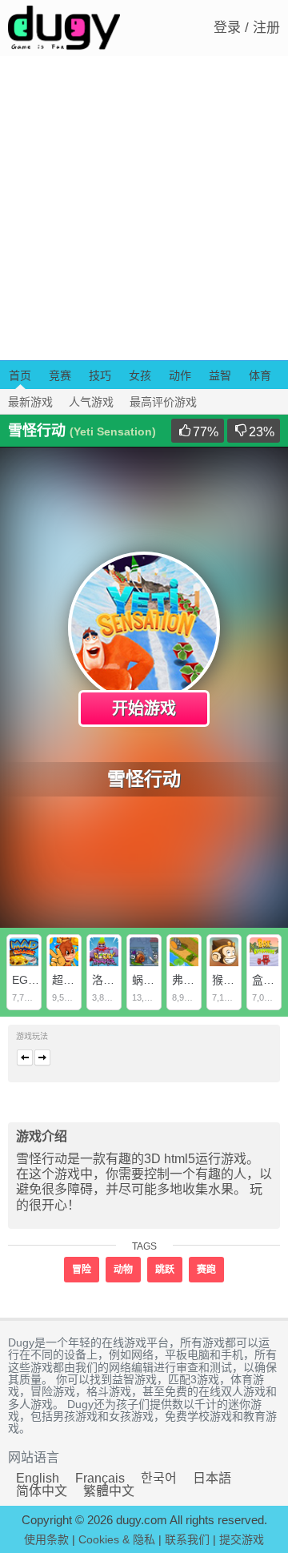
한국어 (159, 1478)
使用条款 (46, 1539)
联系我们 (187, 1539)
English (37, 1478)
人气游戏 (91, 401)
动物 (123, 1269)
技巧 (100, 375)
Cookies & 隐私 (116, 1539)
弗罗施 (189, 979)
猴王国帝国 (240, 979)
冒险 (81, 1269)
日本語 (212, 1478)
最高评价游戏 (163, 401)
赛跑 (206, 1269)
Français (100, 1478)
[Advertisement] (144, 208)
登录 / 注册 (247, 27)
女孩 (140, 375)
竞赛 (60, 375)
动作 (180, 375)
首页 (20, 375)
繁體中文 (108, 1491)
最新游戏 (30, 401)
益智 (220, 375)
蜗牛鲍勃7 (157, 979)
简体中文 (41, 1491)
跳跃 (164, 1269)
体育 (260, 375)
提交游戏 (241, 1539)
